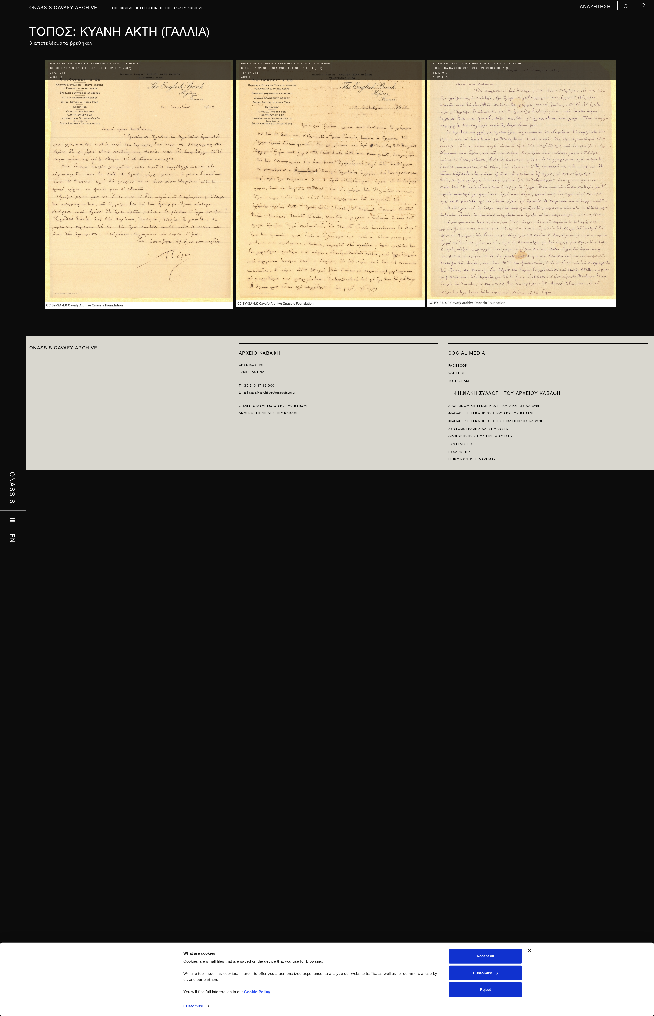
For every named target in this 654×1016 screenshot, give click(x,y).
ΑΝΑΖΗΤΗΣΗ (596, 5)
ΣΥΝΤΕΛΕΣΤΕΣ (460, 443)
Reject (485, 989)
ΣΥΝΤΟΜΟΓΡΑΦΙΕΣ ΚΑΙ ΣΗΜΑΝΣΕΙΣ (478, 428)
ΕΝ (12, 538)
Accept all (485, 956)
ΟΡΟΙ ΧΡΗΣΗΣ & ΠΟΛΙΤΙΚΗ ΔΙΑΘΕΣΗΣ (480, 436)
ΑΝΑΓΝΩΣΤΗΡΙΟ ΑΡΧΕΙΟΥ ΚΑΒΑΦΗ (269, 412)
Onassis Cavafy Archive (63, 7)
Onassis (12, 488)
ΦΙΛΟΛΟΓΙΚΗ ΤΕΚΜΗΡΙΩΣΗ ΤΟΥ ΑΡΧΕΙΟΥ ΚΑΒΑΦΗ (491, 413)
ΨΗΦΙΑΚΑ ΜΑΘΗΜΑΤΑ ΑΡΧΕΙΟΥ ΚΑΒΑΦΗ (274, 406)
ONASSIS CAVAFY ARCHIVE (63, 346)
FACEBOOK (458, 365)
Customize (193, 1006)
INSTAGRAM (458, 380)
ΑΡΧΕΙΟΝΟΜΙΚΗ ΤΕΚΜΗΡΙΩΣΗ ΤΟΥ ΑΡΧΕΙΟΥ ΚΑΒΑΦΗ (494, 405)
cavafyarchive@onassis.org (272, 392)
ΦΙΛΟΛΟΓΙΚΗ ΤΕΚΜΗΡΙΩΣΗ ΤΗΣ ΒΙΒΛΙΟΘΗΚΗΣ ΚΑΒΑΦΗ (496, 420)
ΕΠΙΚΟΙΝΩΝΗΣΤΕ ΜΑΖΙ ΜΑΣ (472, 459)
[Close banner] (529, 950)
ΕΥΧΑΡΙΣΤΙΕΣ (459, 451)
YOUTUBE (456, 373)
